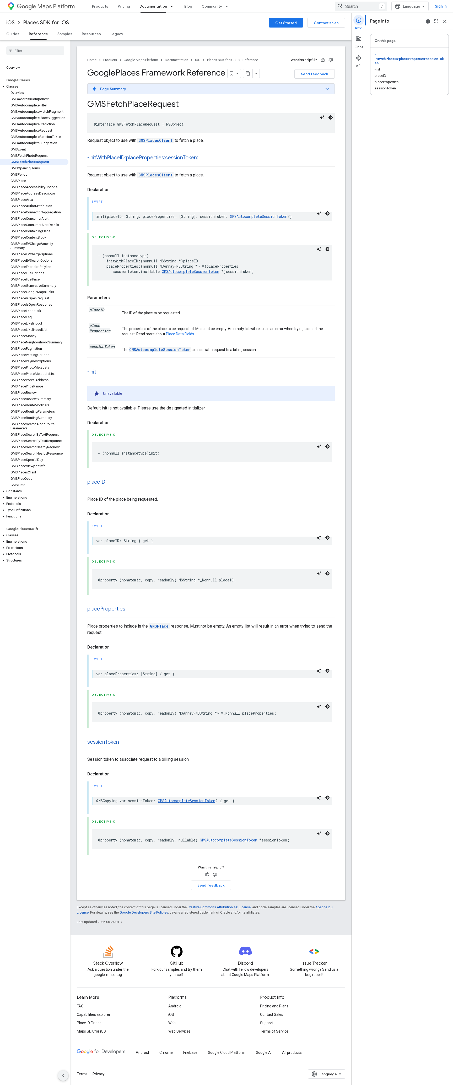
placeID (96, 482)
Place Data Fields (180, 334)
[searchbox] (35, 50)
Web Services (179, 1031)
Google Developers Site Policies (144, 912)
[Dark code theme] (330, 117)
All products (292, 1052)
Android (174, 1006)
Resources (91, 33)
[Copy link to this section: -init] (101, 372)
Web (172, 1023)
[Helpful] (323, 60)
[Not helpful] (331, 60)
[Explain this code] (322, 117)
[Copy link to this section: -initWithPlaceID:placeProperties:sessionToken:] (203, 158)
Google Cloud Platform (226, 1052)
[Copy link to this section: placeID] (110, 482)
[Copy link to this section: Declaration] (115, 190)
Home (91, 60)
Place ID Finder (89, 1023)
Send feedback (314, 74)
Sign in (441, 6)
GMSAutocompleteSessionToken (258, 216)
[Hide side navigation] (63, 1075)
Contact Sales (271, 1014)
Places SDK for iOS (46, 22)
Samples (64, 33)
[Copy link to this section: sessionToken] (124, 742)
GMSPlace (159, 626)
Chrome (166, 1052)
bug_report (428, 21)
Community (212, 6)
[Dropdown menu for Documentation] (173, 6)
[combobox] (361, 6)
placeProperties (106, 609)
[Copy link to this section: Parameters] (115, 298)
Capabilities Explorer (93, 1014)
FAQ (80, 1006)
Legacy (116, 33)
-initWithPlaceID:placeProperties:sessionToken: (142, 157)
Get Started (286, 22)
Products (100, 6)
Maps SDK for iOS (91, 1031)
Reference (38, 33)
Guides (12, 33)
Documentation (153, 6)
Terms (82, 1074)
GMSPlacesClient (155, 140)
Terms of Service (274, 1031)
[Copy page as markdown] (248, 73)
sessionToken (103, 742)
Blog (188, 6)
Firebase (190, 1052)
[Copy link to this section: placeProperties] (130, 609)
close (444, 21)
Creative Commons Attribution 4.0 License (219, 907)
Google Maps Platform (141, 60)
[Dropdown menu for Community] (228, 6)
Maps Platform (56, 6)
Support (266, 1023)
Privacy (99, 1074)
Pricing (124, 6)
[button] (34, 86)
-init (91, 372)
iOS (10, 22)
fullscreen (436, 21)
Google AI (264, 1052)
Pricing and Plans (274, 1006)
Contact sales (326, 22)
